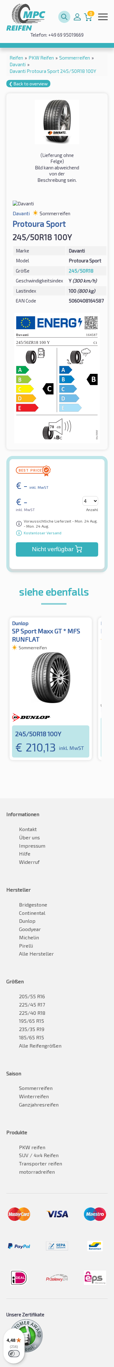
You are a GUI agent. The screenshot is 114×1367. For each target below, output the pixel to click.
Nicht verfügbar (52, 549)
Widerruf (29, 862)
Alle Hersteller (36, 953)
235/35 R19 (31, 1029)
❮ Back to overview (28, 83)
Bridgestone (33, 904)
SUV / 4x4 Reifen (39, 1155)
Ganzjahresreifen (39, 1104)
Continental (32, 913)
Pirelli (26, 946)
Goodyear (30, 929)
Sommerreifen (36, 1088)
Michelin (29, 937)
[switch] (14, 1353)
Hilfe (24, 854)
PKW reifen (32, 1147)
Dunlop (27, 921)
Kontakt (28, 829)
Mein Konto (77, 16)
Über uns (29, 837)
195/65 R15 (31, 1021)
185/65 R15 (31, 1037)
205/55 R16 (32, 996)
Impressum (32, 846)
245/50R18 (81, 271)
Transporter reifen (40, 1163)
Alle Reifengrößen (40, 1046)
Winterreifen (34, 1096)
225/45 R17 (32, 1004)
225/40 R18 (32, 1013)
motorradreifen (37, 1172)
